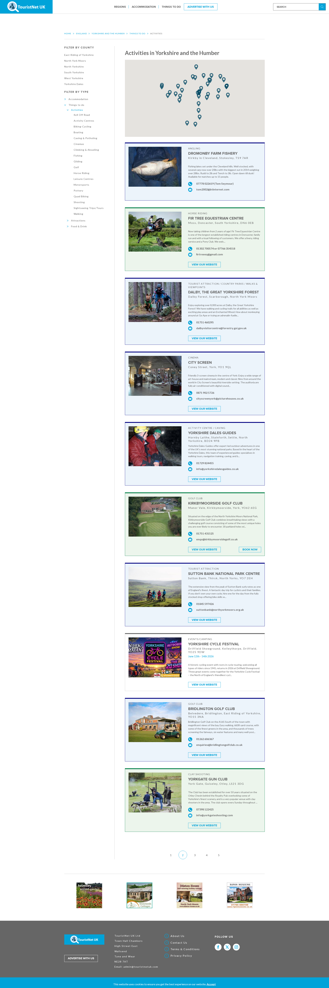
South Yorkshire (74, 72)
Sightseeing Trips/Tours (89, 208)
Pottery (78, 190)
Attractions (78, 220)
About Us (177, 935)
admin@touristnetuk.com (141, 966)
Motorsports (81, 184)
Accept (211, 984)
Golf (76, 167)
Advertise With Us (200, 6)
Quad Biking (81, 196)
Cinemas (79, 143)
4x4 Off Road (82, 114)
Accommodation (144, 6)
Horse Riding (81, 173)
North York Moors (75, 60)
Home (67, 33)
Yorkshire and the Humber (108, 33)
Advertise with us (81, 958)
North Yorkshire (74, 66)
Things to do (171, 6)
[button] (201, 88)
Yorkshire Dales (73, 84)
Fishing (78, 155)
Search (323, 6)
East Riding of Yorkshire (79, 54)
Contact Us (178, 942)
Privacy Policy (181, 955)
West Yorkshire (73, 78)
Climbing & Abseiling (86, 149)
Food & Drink (79, 226)
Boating (78, 132)
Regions (120, 6)
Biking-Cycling (82, 126)
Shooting (79, 202)
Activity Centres (84, 120)
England (81, 33)
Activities (77, 109)
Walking (78, 213)
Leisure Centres (84, 178)
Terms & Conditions (185, 949)
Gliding (78, 161)
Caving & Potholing (85, 138)
